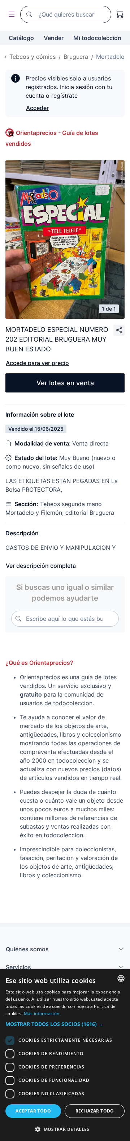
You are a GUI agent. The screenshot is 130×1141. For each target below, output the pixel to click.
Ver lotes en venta (65, 383)
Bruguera (76, 56)
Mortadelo (110, 56)
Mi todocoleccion (97, 37)
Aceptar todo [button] (33, 1111)
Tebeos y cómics (32, 56)
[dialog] (65, 1055)
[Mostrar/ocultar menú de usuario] (10, 14)
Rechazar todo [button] (94, 1111)
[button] (65, 1024)
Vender (54, 37)
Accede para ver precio (37, 363)
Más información (42, 1013)
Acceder (37, 107)
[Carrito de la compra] (120, 14)
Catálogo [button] (21, 37)
